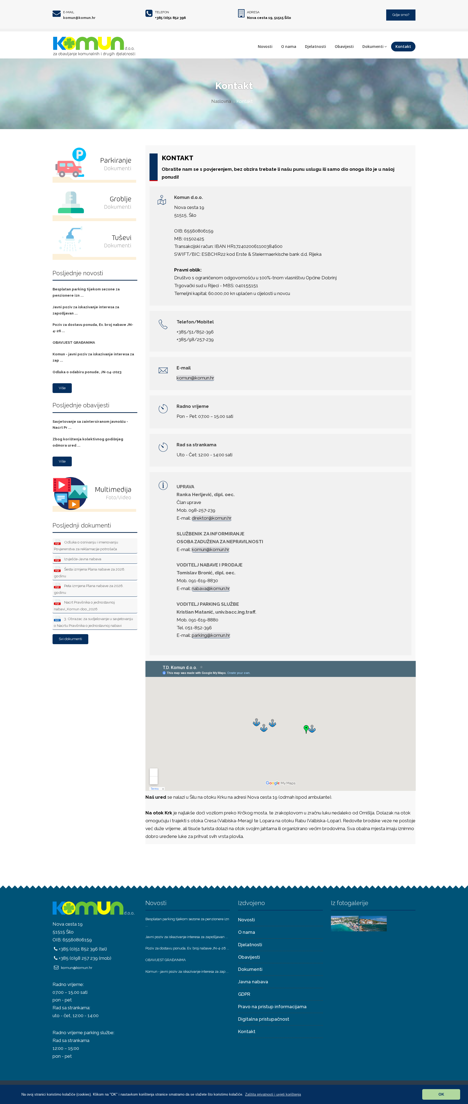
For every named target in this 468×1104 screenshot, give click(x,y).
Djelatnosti (315, 46)
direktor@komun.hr (212, 518)
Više (62, 388)
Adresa (253, 12)
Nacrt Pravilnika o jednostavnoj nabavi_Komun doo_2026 (84, 605)
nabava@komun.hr (211, 588)
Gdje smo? (400, 15)
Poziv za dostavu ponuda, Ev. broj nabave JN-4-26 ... (187, 948)
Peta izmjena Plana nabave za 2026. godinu (88, 589)
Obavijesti (344, 46)
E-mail (68, 12)
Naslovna (221, 101)
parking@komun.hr (211, 635)
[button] (273, 1094)
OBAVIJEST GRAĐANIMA (74, 342)
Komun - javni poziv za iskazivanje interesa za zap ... (187, 971)
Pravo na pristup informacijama (272, 1006)
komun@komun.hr (79, 18)
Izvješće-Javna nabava (82, 559)
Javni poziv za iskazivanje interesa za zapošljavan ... (186, 937)
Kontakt (403, 46)
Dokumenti (373, 46)
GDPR (244, 994)
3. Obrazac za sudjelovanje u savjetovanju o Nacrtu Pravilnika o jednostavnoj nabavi (93, 622)
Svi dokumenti (70, 639)
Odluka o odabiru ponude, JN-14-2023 (87, 372)
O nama (288, 46)
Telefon (162, 12)
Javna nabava (253, 981)
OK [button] (441, 1094)
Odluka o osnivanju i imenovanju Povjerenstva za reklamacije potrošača (86, 545)
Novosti (265, 46)
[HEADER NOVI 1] (345, 923)
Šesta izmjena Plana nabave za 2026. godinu (89, 572)
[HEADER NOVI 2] (373, 923)
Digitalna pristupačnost (263, 1019)
